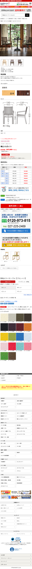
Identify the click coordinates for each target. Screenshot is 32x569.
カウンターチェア (4, 406)
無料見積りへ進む (16, 206)
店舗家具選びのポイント (22, 523)
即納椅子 (19, 378)
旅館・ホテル (4, 21)
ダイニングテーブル (21, 431)
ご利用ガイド (5, 210)
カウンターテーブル (21, 434)
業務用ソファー (4, 416)
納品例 (18, 517)
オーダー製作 (3, 520)
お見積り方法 (3, 505)
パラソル (18, 470)
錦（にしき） (15, 261)
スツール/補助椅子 (20, 416)
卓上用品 (18, 480)
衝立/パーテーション (21, 477)
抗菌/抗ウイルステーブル (22, 428)
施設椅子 (3, 378)
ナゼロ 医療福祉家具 (5, 477)
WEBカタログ (3, 526)
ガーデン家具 (3, 465)
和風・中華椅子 (18, 18)
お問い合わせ (4, 564)
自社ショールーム (4, 533)
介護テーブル (3, 428)
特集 (2, 523)
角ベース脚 (3, 443)
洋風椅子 (3, 375)
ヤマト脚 (18, 446)
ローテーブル (3, 434)
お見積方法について (16, 210)
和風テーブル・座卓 (5, 437)
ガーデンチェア (4, 467)
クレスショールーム (21, 533)
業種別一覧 (3, 517)
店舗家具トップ (3, 18)
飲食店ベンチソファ (5, 418)
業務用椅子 (11, 18)
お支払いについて (20, 505)
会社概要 (3, 555)
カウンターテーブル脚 (5, 446)
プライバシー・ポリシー (6, 558)
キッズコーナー (20, 461)
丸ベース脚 (19, 443)
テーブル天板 (3, 425)
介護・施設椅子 (20, 400)
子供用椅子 (3, 380)
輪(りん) (5, 261)
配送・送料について (5, 508)
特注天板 (18, 425)
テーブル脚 (3, 440)
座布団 (18, 452)
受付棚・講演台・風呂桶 (6, 480)
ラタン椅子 (19, 403)
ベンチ (2, 470)
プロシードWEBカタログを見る (9, 268)
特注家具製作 (19, 483)
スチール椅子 (3, 403)
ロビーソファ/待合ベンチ (22, 413)
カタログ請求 (3, 511)
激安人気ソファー (4, 413)
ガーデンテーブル (20, 467)
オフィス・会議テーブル (6, 431)
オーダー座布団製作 (5, 455)
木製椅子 (2, 400)
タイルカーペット (4, 486)
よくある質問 (19, 508)
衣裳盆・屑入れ (4, 483)
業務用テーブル (4, 422)
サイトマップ (4, 561)
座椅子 (2, 452)
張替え (18, 520)
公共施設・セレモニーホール (14, 21)
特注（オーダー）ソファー (22, 418)
